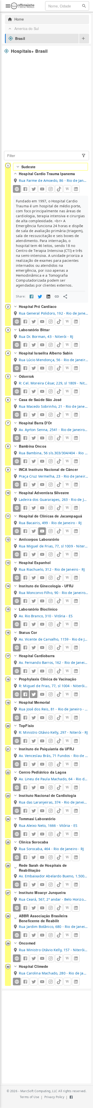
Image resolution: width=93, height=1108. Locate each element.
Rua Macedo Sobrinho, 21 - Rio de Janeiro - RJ (53, 406)
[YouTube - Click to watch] (42, 531)
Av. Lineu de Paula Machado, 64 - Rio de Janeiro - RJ (53, 779)
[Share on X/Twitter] (40, 296)
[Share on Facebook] (31, 296)
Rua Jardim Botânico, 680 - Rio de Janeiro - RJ (53, 926)
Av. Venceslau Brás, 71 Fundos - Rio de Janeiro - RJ (53, 755)
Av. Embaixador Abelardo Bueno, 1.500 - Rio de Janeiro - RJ (53, 876)
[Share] (65, 296)
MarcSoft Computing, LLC (39, 1091)
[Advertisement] (46, 102)
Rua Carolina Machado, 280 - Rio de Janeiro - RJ (53, 973)
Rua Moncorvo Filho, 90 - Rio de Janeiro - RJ (53, 592)
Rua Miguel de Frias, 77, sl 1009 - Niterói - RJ (53, 546)
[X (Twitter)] (33, 694)
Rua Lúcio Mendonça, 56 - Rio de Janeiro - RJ (53, 359)
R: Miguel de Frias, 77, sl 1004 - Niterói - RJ (53, 685)
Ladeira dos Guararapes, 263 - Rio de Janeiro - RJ (53, 499)
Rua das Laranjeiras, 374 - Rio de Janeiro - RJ (53, 802)
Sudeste (28, 166)
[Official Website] (17, 189)
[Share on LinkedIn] (48, 296)
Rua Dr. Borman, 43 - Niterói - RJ (46, 336)
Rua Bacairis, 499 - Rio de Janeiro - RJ (50, 522)
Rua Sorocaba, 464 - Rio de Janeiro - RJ (51, 848)
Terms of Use (29, 1097)
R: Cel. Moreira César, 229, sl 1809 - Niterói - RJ (53, 383)
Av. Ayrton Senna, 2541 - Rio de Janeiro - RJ (53, 429)
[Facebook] (25, 694)
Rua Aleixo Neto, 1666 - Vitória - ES (48, 825)
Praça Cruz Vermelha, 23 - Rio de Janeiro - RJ (53, 476)
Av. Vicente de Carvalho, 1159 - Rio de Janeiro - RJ (53, 639)
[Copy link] (57, 296)
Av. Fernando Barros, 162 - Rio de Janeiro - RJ (53, 662)
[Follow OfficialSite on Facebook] (71, 1097)
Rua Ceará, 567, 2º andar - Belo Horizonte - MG (53, 899)
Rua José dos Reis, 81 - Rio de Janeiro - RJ (53, 709)
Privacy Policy (54, 1097)
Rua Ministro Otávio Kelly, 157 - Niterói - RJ (53, 949)
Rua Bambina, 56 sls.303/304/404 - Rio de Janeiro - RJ (53, 453)
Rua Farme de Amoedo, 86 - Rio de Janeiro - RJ (53, 180)
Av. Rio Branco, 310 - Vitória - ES (46, 616)
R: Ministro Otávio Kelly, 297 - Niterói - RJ (53, 732)
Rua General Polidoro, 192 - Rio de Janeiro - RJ (53, 313)
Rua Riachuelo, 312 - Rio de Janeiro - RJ (52, 569)
